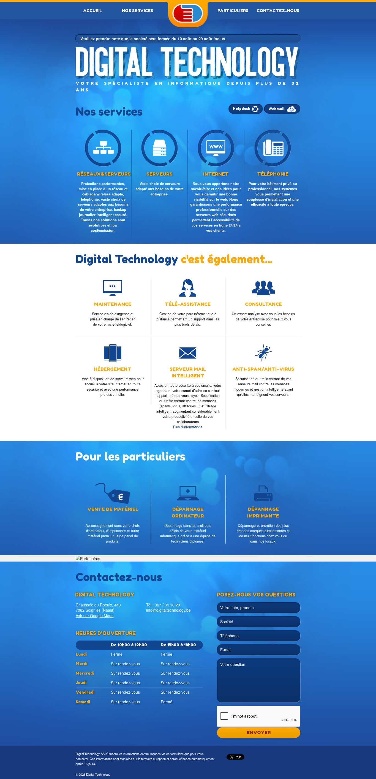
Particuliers (232, 10)
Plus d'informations (187, 426)
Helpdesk (242, 109)
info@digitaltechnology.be (168, 610)
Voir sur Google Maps (94, 615)
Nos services (137, 10)
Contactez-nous (278, 10)
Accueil (92, 10)
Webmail (276, 109)
